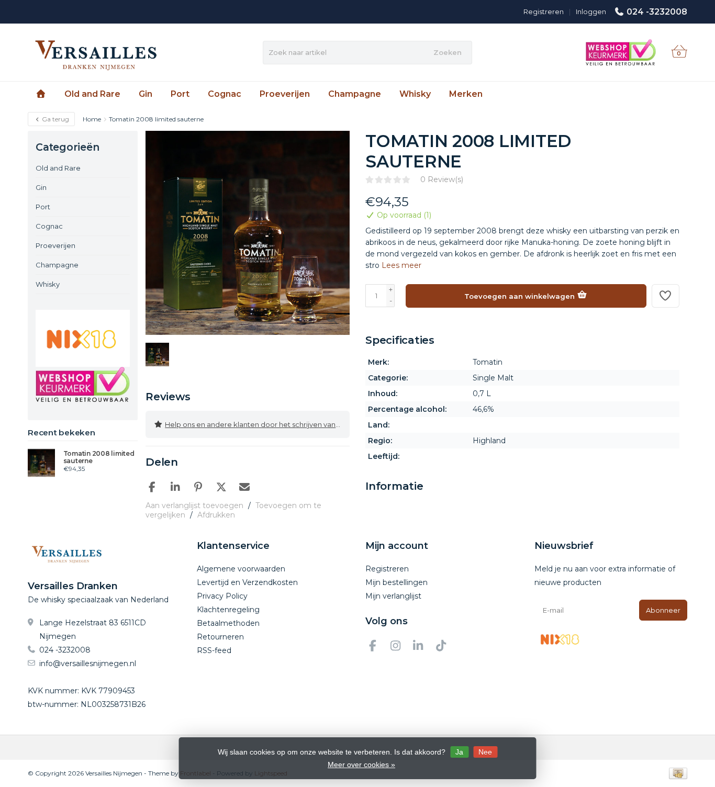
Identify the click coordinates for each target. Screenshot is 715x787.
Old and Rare (92, 94)
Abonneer (663, 610)
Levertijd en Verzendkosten (247, 582)
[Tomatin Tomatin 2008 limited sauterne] (41, 462)
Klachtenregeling (228, 609)
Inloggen (591, 11)
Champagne (354, 94)
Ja (459, 752)
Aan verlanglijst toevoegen (194, 505)
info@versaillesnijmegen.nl (87, 663)
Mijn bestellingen (396, 582)
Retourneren (220, 637)
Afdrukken (216, 515)
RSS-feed (214, 650)
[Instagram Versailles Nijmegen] (399, 647)
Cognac (224, 94)
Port (180, 94)
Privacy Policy (222, 596)
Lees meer (401, 265)
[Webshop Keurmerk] (83, 384)
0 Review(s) (441, 179)
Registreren (543, 11)
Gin (145, 94)
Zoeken (447, 52)
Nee (485, 752)
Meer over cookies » (361, 764)
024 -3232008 (657, 12)
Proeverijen (285, 94)
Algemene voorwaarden (241, 569)
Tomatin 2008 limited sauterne (99, 457)
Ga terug (54, 119)
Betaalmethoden (228, 623)
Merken (466, 94)
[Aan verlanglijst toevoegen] (666, 296)
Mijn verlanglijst (393, 596)
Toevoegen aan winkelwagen (520, 296)
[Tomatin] (659, 146)
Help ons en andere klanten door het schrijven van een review (257, 424)
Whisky (415, 94)
